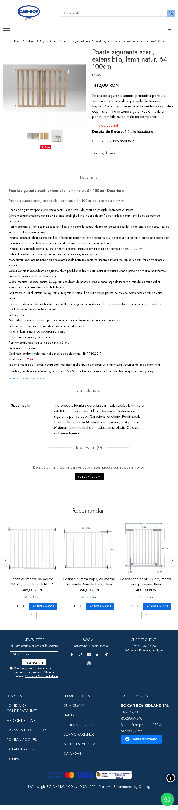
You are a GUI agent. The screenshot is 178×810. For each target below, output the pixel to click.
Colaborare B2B (21, 749)
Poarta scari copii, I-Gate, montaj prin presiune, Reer (146, 581)
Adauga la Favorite (106, 153)
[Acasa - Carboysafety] (28, 13)
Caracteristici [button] (89, 390)
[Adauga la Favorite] (32, 615)
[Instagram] (89, 663)
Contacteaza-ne (144, 739)
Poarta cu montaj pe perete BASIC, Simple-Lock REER (31, 581)
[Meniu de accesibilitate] (171, 778)
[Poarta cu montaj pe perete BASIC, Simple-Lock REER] (31, 547)
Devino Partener (79, 734)
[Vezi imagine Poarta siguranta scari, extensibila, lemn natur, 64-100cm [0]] (33, 136)
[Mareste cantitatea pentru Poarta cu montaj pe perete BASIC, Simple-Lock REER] (23, 606)
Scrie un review (89, 477)
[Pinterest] (80, 654)
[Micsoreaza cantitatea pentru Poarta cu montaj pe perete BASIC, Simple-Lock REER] (11, 606)
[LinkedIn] (98, 654)
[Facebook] (72, 654)
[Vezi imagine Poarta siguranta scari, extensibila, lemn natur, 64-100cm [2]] (57, 136)
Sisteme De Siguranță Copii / (44, 41)
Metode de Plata (21, 720)
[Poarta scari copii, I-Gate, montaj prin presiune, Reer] (146, 547)
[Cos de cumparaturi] (170, 30)
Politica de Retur (79, 724)
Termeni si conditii (80, 696)
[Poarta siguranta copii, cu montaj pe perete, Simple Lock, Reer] (89, 547)
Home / (19, 41)
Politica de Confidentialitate (41, 676)
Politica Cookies (22, 739)
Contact (14, 758)
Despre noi (16, 696)
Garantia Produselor (26, 730)
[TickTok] (106, 654)
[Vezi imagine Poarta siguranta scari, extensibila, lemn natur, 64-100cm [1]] (45, 136)
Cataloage (73, 753)
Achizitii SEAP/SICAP (80, 744)
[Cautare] (171, 13)
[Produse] (7, 31)
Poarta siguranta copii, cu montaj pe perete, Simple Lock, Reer (89, 581)
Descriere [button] (89, 177)
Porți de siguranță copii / (78, 41)
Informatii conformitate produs (27, 378)
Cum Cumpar (75, 705)
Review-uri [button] (88, 447)
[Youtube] (89, 654)
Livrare (70, 715)
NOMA (96, 75)
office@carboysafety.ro (146, 650)
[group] (44, 88)
